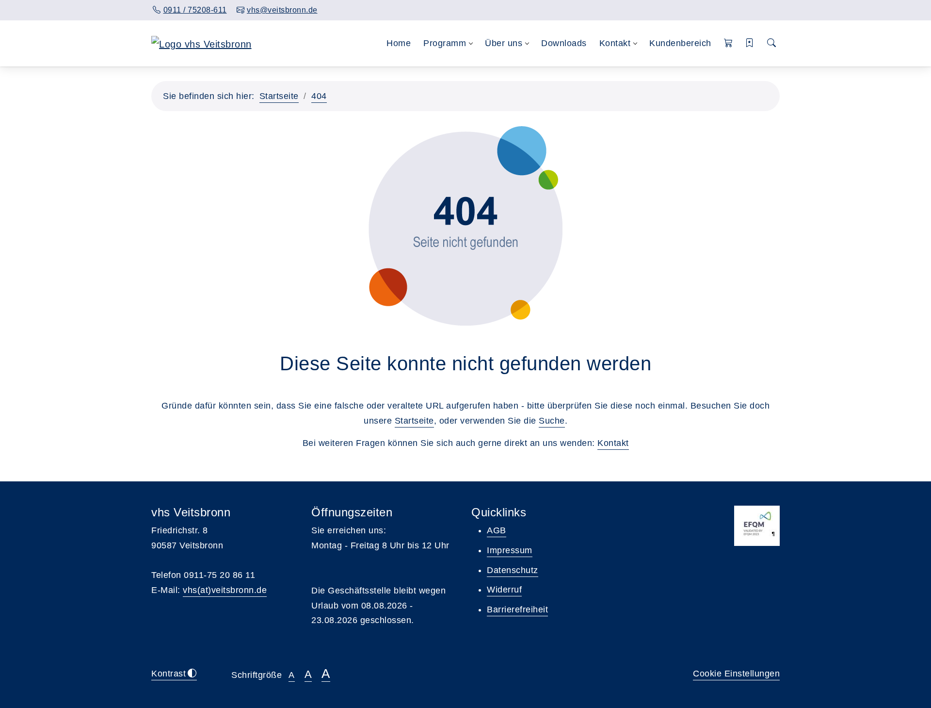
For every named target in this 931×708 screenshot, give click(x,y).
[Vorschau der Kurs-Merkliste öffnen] (749, 43)
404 (319, 96)
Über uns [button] (503, 43)
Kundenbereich (680, 43)
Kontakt (613, 443)
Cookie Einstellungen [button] (736, 673)
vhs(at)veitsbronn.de (225, 590)
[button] (728, 43)
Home (398, 43)
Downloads (564, 43)
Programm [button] (444, 43)
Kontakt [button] (615, 43)
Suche (552, 421)
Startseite (279, 96)
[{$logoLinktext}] (201, 43)
